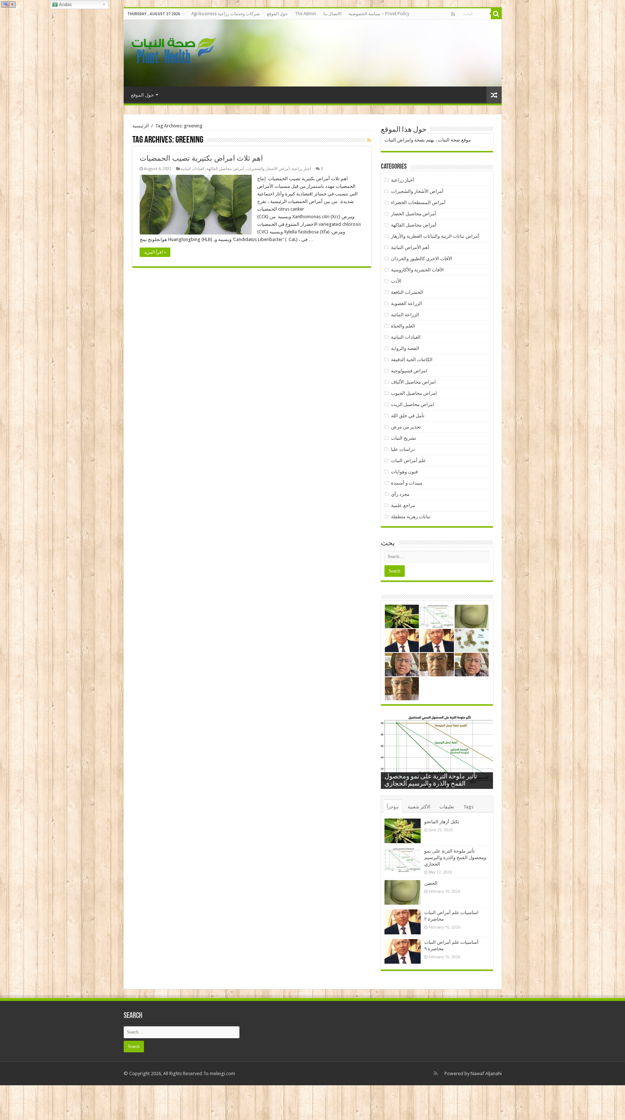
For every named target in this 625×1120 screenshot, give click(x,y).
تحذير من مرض (406, 427)
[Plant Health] (172, 51)
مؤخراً (393, 807)
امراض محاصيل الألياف (413, 382)
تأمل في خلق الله (408, 415)
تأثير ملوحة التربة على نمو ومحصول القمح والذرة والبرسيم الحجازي (455, 857)
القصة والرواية (405, 348)
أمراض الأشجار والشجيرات (268, 168)
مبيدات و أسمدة (406, 483)
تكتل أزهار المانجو (441, 821)
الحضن (431, 883)
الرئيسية (140, 125)
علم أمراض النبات (408, 460)
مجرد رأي (400, 494)
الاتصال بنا (332, 13)
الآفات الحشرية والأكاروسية (417, 269)
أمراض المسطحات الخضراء (418, 202)
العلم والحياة (403, 326)
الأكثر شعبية (419, 807)
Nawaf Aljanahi (486, 1073)
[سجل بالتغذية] (369, 140)
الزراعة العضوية (406, 303)
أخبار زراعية (301, 168)
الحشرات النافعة (407, 292)
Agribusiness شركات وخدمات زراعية (225, 13)
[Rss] (453, 14)
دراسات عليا (403, 449)
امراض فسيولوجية (409, 370)
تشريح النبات (403, 438)
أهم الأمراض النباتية (410, 247)
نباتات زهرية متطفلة (410, 516)
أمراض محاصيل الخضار (413, 213)
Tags (468, 807)
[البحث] (496, 13)
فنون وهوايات (404, 471)
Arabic (65, 4)
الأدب (396, 281)
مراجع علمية (403, 505)
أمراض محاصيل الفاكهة (225, 168)
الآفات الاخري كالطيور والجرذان (421, 258)
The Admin (305, 13)
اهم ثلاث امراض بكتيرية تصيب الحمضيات (201, 158)
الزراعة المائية (405, 314)
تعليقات (446, 807)
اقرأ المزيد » (155, 252)
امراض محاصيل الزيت (412, 404)
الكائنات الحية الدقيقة (412, 359)
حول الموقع (277, 13)
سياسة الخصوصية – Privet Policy (379, 13)
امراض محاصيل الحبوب (414, 393)
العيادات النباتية (192, 168)
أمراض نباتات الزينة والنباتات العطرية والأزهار (435, 236)
